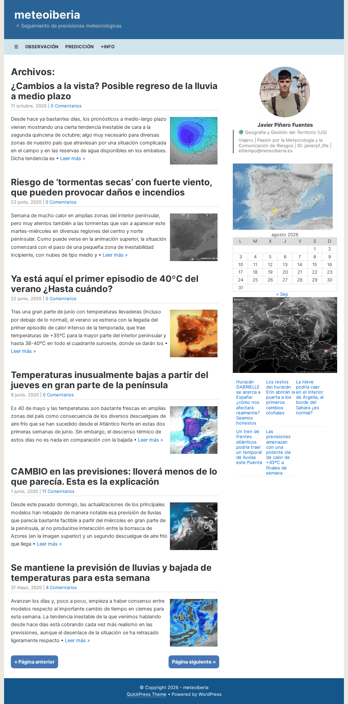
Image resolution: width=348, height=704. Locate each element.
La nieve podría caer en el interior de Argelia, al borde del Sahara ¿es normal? (310, 397)
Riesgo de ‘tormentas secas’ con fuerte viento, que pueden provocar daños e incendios (111, 187)
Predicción (79, 46)
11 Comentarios (58, 491)
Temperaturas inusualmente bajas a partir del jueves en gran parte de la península (109, 380)
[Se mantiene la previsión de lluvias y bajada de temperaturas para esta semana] (193, 646)
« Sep (282, 294)
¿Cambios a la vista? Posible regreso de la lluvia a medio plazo (114, 91)
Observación (41, 46)
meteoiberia (47, 14)
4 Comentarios (61, 587)
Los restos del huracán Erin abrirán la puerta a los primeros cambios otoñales (280, 397)
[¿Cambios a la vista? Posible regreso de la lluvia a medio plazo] (193, 164)
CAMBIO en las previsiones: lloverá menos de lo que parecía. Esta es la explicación (114, 476)
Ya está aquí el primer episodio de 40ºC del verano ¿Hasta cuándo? (104, 283)
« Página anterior (34, 662)
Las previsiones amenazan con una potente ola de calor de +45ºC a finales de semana (278, 452)
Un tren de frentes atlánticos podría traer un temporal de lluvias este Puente (249, 447)
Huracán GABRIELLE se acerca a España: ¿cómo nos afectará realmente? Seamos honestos (248, 402)
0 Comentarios (66, 105)
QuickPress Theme (147, 694)
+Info (108, 46)
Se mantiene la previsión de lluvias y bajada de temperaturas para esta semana (111, 572)
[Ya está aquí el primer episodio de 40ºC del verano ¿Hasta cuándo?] (193, 357)
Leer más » (72, 158)
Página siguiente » (194, 662)
